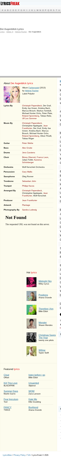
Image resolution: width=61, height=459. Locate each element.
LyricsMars (7, 455)
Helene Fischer (32, 90)
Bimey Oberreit (29, 157)
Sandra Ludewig (29, 210)
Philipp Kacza (28, 186)
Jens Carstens (28, 152)
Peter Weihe (27, 143)
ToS (28, 455)
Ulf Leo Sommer (29, 118)
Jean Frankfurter (29, 200)
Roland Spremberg (30, 116)
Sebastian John (29, 181)
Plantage (26, 205)
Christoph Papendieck (32, 105)
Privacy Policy (20, 455)
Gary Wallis (27, 172)
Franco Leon (42, 157)
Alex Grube (27, 148)
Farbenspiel (34, 88)
